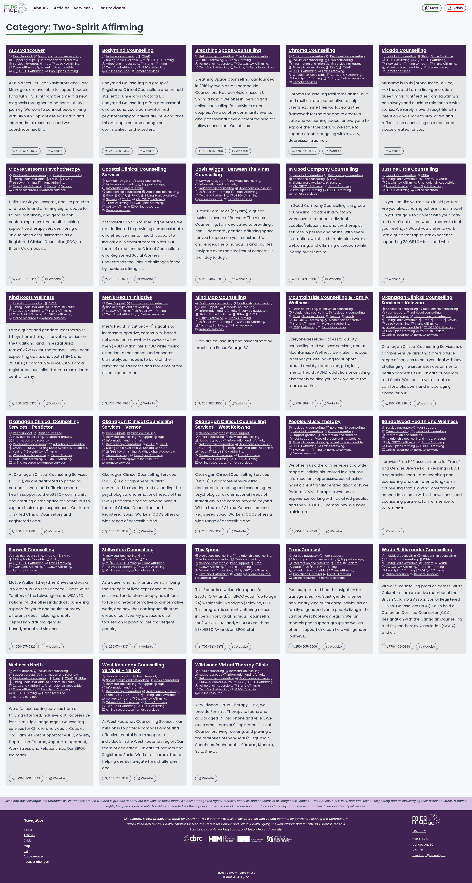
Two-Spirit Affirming (63, 71)
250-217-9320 (26, 646)
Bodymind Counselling (128, 50)
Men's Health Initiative (127, 297)
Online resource (117, 71)
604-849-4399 (306, 531)
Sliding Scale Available (122, 60)
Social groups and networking (59, 56)
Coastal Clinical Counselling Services (134, 172)
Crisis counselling (340, 60)
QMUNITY (419, 831)
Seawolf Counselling (32, 550)
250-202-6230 (26, 403)
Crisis (457, 8)
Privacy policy (225, 873)
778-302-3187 (26, 279)
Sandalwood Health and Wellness (420, 421)
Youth (331, 78)
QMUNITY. (192, 819)
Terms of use (246, 873)
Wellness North (26, 665)
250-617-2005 (212, 403)
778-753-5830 (119, 403)
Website (57, 151)
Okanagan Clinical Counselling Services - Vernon (137, 424)
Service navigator (25, 64)
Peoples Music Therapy (315, 421)
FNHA (333, 67)
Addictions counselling (309, 56)
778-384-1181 (304, 403)
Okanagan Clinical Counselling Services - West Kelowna (230, 424)
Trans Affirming (24, 67)
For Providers (112, 8)
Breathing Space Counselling (228, 50)
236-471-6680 (305, 279)
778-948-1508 (212, 151)
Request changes (36, 862)
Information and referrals (59, 60)
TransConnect (305, 550)
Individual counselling (121, 56)
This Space (207, 550)
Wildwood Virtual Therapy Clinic (231, 665)
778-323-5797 (305, 151)
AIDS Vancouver (27, 50)
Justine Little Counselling (410, 169)
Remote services (147, 71)
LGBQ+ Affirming (67, 64)
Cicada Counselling (404, 50)
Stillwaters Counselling (128, 550)
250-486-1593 (212, 279)
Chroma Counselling (312, 50)
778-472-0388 (399, 646)
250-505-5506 (306, 646)
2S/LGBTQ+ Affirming (28, 71)
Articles (62, 8)
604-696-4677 (27, 151)
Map (433, 8)
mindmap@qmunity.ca (428, 855)
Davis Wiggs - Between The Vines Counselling (232, 172)
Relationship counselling (216, 56)
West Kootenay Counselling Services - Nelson (133, 667)
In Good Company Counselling (323, 169)
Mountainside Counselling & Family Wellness (329, 300)
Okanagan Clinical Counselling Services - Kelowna (417, 300)
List (26, 851)
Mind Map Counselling (220, 297)
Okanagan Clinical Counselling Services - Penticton (44, 424)
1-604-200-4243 (28, 778)
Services (82, 8)
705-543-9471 (212, 646)
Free (47, 64)
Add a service (33, 856)
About (40, 8)
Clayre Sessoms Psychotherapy (45, 169)
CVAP (146, 56)
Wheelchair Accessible (57, 67)
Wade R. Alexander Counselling (417, 550)
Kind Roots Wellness (31, 297)
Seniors (239, 67)
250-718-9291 (118, 279)
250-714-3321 (118, 646)
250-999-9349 (119, 151)
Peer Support (22, 56)
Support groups (24, 60)
